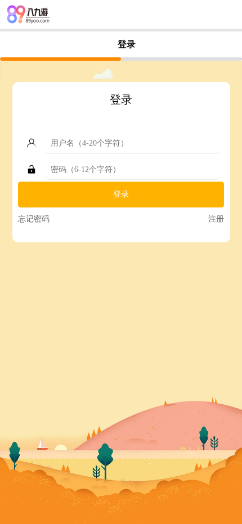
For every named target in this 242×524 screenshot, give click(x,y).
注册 (216, 219)
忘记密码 (34, 219)
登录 (121, 194)
